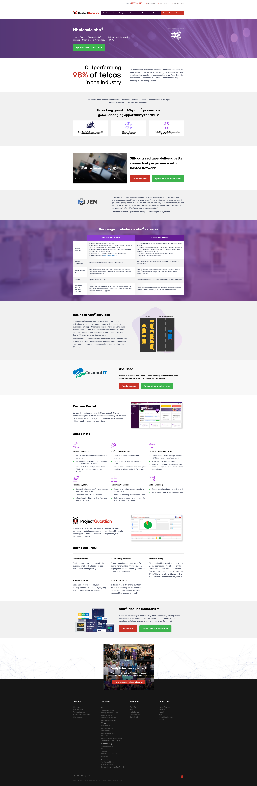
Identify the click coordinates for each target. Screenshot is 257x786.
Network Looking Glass (166, 717)
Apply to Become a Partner (172, 13)
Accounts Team (78, 709)
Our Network (134, 717)
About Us (133, 707)
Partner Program (164, 707)
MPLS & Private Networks (109, 754)
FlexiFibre (104, 756)
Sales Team (76, 707)
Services (106, 13)
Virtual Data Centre (107, 710)
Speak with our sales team (89, 47)
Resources (162, 709)
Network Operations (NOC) (81, 714)
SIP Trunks (104, 736)
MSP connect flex (107, 764)
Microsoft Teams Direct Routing (111, 738)
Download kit (128, 628)
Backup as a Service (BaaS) (110, 713)
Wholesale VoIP (106, 726)
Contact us (151, 3)
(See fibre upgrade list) (110, 255)
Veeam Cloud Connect (108, 718)
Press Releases (135, 714)
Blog (131, 709)
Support (156, 13)
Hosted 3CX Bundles (108, 733)
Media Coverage (135, 712)
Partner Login (164, 3)
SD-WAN (104, 751)
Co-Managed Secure (108, 762)
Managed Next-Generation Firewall (112, 767)
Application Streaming (108, 720)
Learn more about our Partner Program (129, 682)
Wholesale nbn (106, 749)
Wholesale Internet (107, 746)
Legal (160, 714)
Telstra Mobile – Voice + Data (110, 741)
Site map (162, 719)
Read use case (140, 178)
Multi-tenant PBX (107, 728)
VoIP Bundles (105, 731)
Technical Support (79, 712)
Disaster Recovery (107, 715)
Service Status (179, 3)
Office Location (78, 717)
